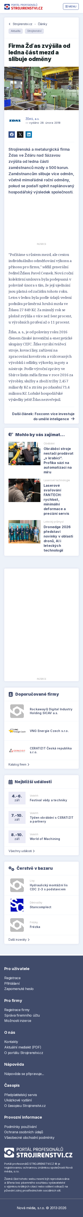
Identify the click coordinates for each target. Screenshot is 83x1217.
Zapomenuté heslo (19, 989)
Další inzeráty (18, 939)
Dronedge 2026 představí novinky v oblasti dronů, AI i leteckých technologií (58, 538)
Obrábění (49, 443)
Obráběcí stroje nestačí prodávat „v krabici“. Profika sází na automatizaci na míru (58, 460)
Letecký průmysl (53, 521)
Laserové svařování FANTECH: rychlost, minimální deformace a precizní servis (56, 499)
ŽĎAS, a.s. (32, 119)
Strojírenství (34, 31)
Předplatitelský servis (20, 1095)
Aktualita (15, 31)
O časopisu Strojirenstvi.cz (25, 1106)
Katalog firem (17, 764)
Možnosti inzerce (17, 1020)
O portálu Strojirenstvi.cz (23, 1053)
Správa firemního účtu (22, 1015)
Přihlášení (12, 983)
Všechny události (20, 851)
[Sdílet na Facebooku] (12, 134)
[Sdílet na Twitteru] (20, 134)
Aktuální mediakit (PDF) (22, 1047)
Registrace (12, 978)
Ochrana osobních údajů (23, 1132)
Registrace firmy (17, 1010)
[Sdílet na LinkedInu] (29, 134)
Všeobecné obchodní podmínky (29, 1137)
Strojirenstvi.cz (22, 24)
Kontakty (11, 1042)
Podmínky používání (20, 1127)
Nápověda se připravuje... (24, 1074)
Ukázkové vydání (17, 1100)
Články (42, 24)
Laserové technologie (57, 480)
